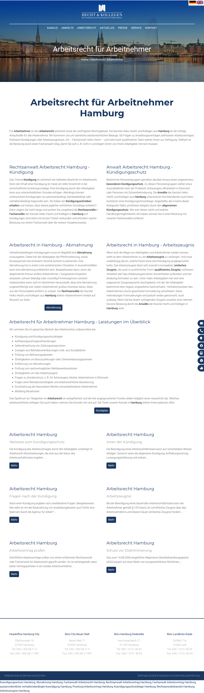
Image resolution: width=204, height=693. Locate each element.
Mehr (14, 465)
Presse (123, 27)
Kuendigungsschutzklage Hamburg (135, 686)
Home (84, 59)
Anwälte (67, 27)
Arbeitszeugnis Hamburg (15, 690)
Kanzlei (52, 27)
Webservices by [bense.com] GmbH (25, 675)
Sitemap (142, 675)
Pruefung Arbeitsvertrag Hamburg (93, 686)
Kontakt (151, 27)
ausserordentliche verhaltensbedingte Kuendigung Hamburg (36, 686)
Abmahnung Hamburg (49, 682)
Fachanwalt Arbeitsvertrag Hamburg (174, 682)
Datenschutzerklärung (187, 675)
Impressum (165, 675)
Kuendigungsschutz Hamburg (17, 682)
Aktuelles (107, 27)
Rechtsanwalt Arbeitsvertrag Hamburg (128, 682)
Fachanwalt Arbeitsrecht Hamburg (84, 682)
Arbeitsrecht (86, 27)
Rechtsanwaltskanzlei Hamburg (175, 686)
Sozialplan (102, 410)
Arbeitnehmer (115, 59)
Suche (153, 675)
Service (136, 27)
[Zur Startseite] (102, 17)
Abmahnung (53, 307)
